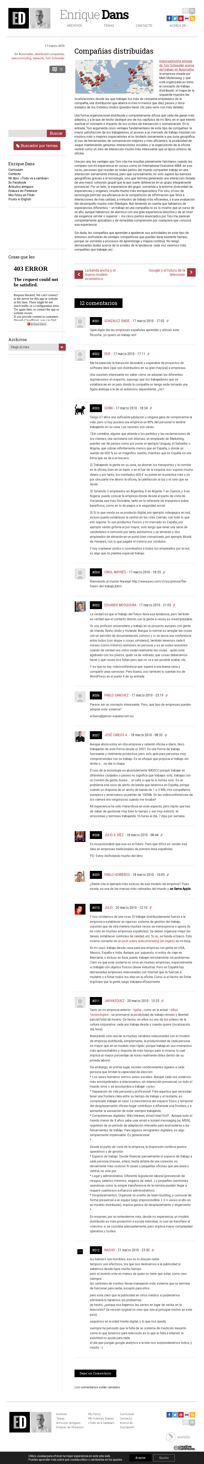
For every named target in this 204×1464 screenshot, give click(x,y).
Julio (108, 907)
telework (38, 58)
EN (185, 11)
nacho (109, 1250)
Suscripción (127, 1427)
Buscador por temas (39, 145)
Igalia (137, 1010)
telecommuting (21, 58)
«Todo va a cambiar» (101, 1423)
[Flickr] (186, 18)
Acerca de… (179, 25)
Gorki (108, 408)
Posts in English (19, 199)
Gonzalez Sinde (117, 321)
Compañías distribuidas (114, 51)
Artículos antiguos (20, 187)
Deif (107, 354)
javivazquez (114, 1001)
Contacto (144, 25)
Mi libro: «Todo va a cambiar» (28, 178)
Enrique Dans (38, 323)
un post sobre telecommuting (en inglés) (146, 941)
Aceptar (140, 1457)
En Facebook (17, 182)
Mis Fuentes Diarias (101, 1418)
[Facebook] (169, 18)
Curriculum (15, 170)
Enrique (94, 14)
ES (192, 11)
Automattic (26, 54)
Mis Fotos (94, 1414)
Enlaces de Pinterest (70, 1427)
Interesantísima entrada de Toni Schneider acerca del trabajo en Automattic (176, 65)
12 (61, 69)
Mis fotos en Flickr (21, 195)
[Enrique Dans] (30, 18)
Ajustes (164, 1457)
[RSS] (192, 18)
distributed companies (49, 54)
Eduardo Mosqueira (120, 605)
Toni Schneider (55, 58)
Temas (109, 25)
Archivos (74, 25)
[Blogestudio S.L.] (178, 1437)
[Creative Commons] (184, 1447)
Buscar (56, 133)
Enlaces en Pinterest (22, 191)
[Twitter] (175, 18)
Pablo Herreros (117, 874)
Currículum (127, 1414)
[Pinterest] (181, 18)
